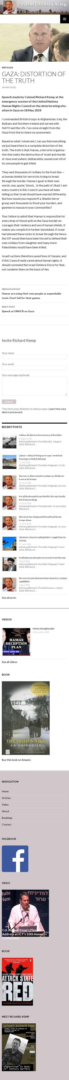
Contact (6, 824)
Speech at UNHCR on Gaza (18, 309)
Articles (7, 67)
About (5, 811)
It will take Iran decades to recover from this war (42, 557)
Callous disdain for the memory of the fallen (40, 435)
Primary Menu (64, 19)
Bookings (7, 817)
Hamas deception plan (43, 628)
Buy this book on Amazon (16, 759)
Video (5, 804)
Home (5, 791)
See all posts (9, 597)
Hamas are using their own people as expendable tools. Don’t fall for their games (31, 293)
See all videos (9, 661)
